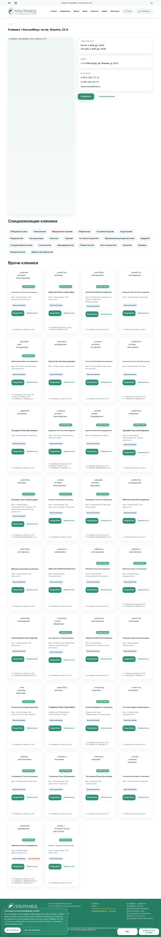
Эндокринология (65, 245)
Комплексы (65, 11)
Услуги (54, 11)
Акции (104, 11)
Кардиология (16, 238)
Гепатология (45, 245)
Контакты (115, 11)
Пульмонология (17, 252)
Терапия (69, 238)
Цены (85, 11)
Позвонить (86, 96)
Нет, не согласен (32, 930)
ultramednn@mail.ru (91, 87)
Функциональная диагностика (119, 238)
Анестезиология (108, 245)
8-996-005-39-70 (90, 82)
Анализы (142, 245)
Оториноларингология (21, 245)
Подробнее (18, 313)
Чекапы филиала (107, 96)
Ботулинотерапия (105, 232)
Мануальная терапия (62, 232)
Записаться (32, 313)
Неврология (84, 232)
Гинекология (40, 232)
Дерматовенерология (42, 252)
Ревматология (87, 245)
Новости (94, 11)
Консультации (36, 238)
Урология (127, 245)
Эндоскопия (126, 232)
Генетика (54, 238)
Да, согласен (13, 930)
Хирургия (145, 238)
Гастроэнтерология (88, 238)
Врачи (76, 11)
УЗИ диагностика (18, 232)
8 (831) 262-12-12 (90, 78)
